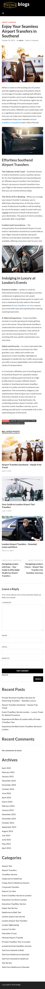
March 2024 (7, 801)
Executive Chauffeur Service (14, 904)
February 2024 (8, 806)
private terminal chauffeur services (17, 946)
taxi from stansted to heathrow (15, 958)
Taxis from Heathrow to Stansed (15, 967)
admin (21, 40)
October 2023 (8, 823)
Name (5, 636)
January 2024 (8, 810)
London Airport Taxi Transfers (14, 921)
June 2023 (6, 839)
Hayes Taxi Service (10, 908)
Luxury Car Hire (9, 929)
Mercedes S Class (9, 933)
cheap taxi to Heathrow (12, 878)
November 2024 (9, 785)
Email (5, 647)
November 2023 (9, 818)
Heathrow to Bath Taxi (11, 912)
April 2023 (6, 848)
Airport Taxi (7, 866)
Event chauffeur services (23, 305)
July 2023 (6, 835)
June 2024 (6, 793)
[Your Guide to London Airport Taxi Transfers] (22, 501)
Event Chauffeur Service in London (17, 895)
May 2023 (6, 844)
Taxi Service (7, 963)
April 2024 (6, 797)
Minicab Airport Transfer (12, 937)
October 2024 (8, 789)
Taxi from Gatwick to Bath (13, 950)
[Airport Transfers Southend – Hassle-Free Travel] (22, 462)
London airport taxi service (13, 916)
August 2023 (7, 831)
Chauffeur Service (9, 874)
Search (5, 675)
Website (6, 658)
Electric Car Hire (9, 891)
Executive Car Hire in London (14, 899)
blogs (24, 4)
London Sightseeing (10, 925)
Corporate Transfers (10, 887)
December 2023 (9, 814)
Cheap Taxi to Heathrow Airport (15, 883)
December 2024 (9, 780)
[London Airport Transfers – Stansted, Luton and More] (22, 541)
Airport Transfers (9, 22)
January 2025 (8, 776)
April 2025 (6, 768)
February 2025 (8, 772)
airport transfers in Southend (23, 421)
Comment (7, 603)
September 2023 (9, 827)
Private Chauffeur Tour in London (16, 942)
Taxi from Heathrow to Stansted (15, 954)
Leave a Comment (31, 40)
